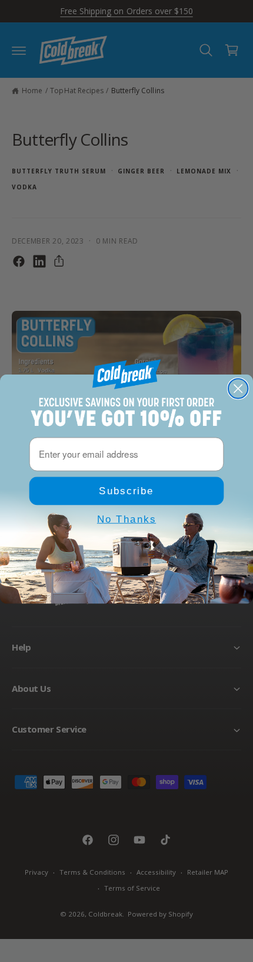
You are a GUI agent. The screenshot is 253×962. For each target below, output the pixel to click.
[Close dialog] (238, 388)
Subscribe (126, 490)
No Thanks (126, 518)
